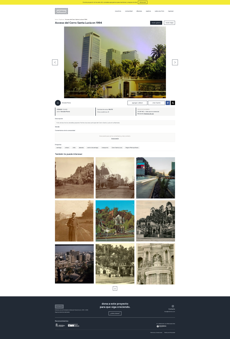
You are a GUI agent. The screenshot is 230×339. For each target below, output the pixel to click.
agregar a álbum (137, 103)
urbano (67, 147)
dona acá (143, 2)
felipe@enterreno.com (169, 311)
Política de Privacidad (169, 332)
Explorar (61, 19)
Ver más (57, 126)
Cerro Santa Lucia (117, 147)
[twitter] (173, 103)
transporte (105, 147)
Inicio (56, 19)
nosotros (118, 11)
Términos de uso (149, 114)
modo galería (156, 23)
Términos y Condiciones (156, 332)
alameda (81, 147)
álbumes (139, 11)
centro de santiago (92, 147)
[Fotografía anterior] (55, 62)
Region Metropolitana (132, 147)
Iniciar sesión (115, 138)
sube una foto (159, 11)
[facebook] (168, 103)
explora (148, 11)
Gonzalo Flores (66, 103)
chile (74, 147)
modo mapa (169, 23)
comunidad (129, 11)
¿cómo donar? (115, 313)
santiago (58, 147)
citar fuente (156, 103)
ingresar (171, 11)
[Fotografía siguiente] (175, 62)
